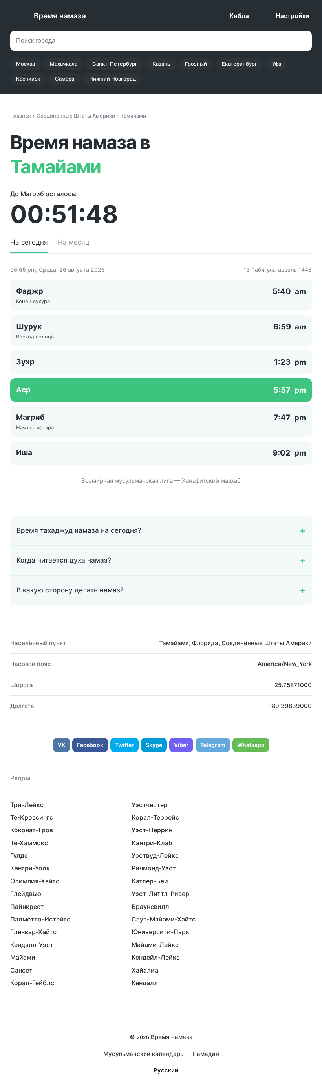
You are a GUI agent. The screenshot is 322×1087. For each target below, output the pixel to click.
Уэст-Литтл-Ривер (160, 894)
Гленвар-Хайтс (33, 932)
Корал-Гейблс (32, 983)
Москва (25, 64)
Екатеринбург (239, 64)
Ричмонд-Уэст (154, 868)
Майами (22, 957)
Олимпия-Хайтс (34, 881)
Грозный (196, 64)
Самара (64, 78)
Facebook (90, 744)
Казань (161, 64)
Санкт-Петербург (114, 64)
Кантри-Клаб (152, 843)
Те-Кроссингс (31, 817)
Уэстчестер (150, 805)
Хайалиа (145, 970)
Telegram (212, 744)
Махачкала (63, 64)
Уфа (276, 64)
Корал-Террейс (155, 817)
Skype (154, 744)
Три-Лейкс (27, 805)
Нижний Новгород (112, 78)
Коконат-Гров (31, 830)
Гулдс (19, 855)
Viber (181, 744)
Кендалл (145, 983)
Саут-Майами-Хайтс (164, 919)
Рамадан (206, 1054)
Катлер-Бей (150, 881)
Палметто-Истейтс (40, 919)
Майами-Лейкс (155, 945)
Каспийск (28, 78)
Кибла (239, 16)
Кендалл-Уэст (31, 945)
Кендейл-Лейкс (156, 957)
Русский (166, 1070)
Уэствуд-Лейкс (155, 855)
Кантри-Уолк (30, 868)
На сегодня (29, 242)
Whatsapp (251, 744)
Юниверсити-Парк (160, 932)
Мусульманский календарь (143, 1054)
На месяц (74, 242)
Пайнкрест (27, 906)
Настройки (292, 16)
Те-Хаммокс (29, 843)
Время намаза (60, 15)
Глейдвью (25, 894)
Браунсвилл (150, 906)
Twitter (124, 744)
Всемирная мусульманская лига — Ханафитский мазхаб (161, 480)
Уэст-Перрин (152, 830)
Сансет (21, 970)
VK (61, 744)
